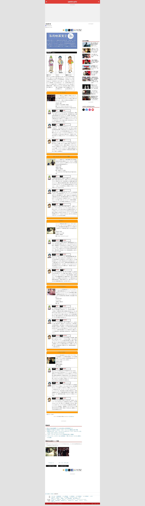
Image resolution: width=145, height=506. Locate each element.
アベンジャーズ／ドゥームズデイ (81, 499)
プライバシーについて (88, 503)
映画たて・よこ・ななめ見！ (55, 498)
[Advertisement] (72, 14)
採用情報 (95, 503)
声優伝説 (62, 498)
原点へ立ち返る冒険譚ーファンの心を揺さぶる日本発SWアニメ (60, 428)
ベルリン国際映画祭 (85, 496)
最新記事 (52, 500)
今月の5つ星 (53, 497)
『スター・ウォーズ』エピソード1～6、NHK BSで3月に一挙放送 (60, 434)
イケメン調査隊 (66, 497)
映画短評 (76, 500)
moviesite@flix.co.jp (71, 416)
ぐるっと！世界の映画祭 (68, 498)
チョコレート (61, 220)
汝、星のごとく (53, 499)
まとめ (79, 497)
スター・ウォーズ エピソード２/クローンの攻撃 (61, 156)
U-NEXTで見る (51, 466)
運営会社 (98, 503)
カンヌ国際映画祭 (71, 496)
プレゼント (85, 500)
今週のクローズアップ (59, 497)
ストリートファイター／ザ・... (71, 499)
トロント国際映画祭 (65, 496)
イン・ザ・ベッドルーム (61, 286)
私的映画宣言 (49, 25)
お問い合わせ (82, 503)
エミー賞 (91, 496)
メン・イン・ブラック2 (61, 92)
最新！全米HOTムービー (76, 498)
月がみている (59, 499)
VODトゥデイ (53, 501)
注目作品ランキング (71, 500)
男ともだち (63, 499)
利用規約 (92, 503)
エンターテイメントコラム (73, 497)
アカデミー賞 (53, 496)
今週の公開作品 (57, 500)
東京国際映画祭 (59, 496)
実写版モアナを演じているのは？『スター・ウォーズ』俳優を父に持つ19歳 (62, 429)
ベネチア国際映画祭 (78, 496)
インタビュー (81, 500)
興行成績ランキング (64, 500)
